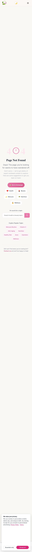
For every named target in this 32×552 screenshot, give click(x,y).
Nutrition (21, 231)
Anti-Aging (11, 231)
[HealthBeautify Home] (4, 3)
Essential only (9, 547)
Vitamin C (23, 227)
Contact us (7, 251)
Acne (16, 235)
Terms (22, 524)
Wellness (16, 239)
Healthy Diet (8, 235)
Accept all (23, 547)
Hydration (25, 235)
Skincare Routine (11, 227)
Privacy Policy (15, 524)
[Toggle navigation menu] (28, 3)
